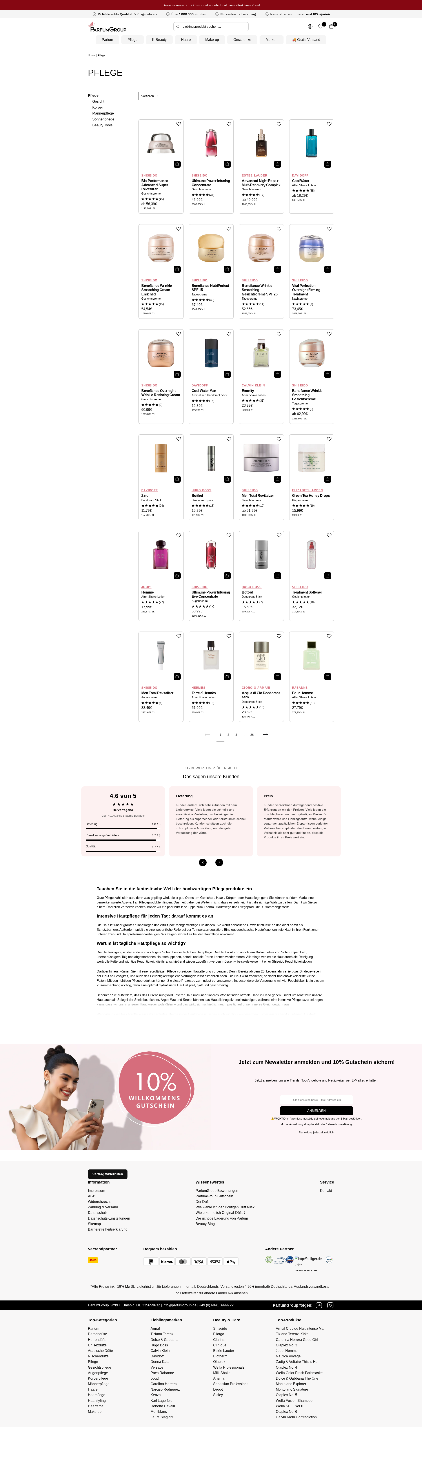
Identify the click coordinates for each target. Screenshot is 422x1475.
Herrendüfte (97, 1340)
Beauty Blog (205, 1224)
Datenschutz (97, 1213)
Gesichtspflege (130, 1014)
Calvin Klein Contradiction (296, 1417)
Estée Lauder (254, 175)
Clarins (218, 1340)
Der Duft (202, 1202)
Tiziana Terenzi (162, 1334)
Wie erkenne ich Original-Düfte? (221, 1213)
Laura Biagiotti (162, 1417)
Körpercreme (300, 500)
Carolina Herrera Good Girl (297, 1340)
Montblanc (159, 1411)
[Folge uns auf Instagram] (330, 1305)
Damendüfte (97, 1334)
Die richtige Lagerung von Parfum (222, 1218)
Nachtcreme (299, 298)
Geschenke (242, 40)
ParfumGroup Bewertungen (217, 1191)
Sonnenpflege (103, 119)
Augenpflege (98, 1373)
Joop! (146, 587)
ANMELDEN (316, 1111)
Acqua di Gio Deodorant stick (261, 695)
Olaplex (219, 1362)
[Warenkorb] (331, 26)
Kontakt (326, 1191)
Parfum (107, 40)
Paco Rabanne (162, 1373)
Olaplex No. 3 (286, 1345)
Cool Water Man (204, 391)
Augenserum (200, 601)
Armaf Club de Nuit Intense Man (301, 1328)
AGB (91, 1196)
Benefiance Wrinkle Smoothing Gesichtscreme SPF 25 (259, 290)
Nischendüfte (98, 1356)
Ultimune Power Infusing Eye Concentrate (211, 594)
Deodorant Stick (151, 500)
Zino (144, 495)
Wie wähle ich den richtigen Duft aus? (225, 1207)
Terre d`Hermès (204, 693)
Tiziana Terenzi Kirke (292, 1334)
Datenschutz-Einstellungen (109, 1218)
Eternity (248, 391)
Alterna (218, 1378)
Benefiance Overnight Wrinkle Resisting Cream (160, 393)
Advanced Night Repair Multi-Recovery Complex (261, 183)
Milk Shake (222, 1373)
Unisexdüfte (97, 1345)
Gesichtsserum (251, 189)
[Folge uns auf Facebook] (319, 1305)
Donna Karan (161, 1362)
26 (252, 734)
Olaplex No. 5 (286, 1395)
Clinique (219, 1345)
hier (230, 1293)
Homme (147, 592)
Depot (218, 1389)
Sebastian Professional (231, 1384)
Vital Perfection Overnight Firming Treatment (306, 290)
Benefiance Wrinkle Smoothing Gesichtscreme (307, 395)
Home (91, 55)
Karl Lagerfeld (162, 1400)
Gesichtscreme (151, 193)
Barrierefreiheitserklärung (107, 1229)
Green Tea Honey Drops (311, 495)
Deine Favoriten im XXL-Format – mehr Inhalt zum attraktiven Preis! (211, 5)
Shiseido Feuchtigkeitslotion (292, 961)
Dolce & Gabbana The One (297, 1378)
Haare (186, 40)
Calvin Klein (253, 385)
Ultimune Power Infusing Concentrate (211, 183)
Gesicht (98, 101)
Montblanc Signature (292, 1389)
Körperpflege (98, 1378)
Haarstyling (97, 1400)
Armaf (155, 1328)
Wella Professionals (228, 1367)
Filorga (218, 1334)
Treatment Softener (307, 592)
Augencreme (149, 697)
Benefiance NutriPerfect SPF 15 (210, 288)
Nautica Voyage (288, 1356)
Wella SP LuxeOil (290, 1406)
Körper (97, 107)
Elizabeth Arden (307, 490)
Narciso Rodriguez (165, 1389)
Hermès (199, 687)
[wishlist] (320, 26)
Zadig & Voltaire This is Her (297, 1362)
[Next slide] (219, 862)
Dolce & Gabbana (164, 1340)
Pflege (132, 40)
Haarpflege (96, 1395)
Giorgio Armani (256, 687)
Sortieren (148, 96)
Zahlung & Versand (103, 1207)
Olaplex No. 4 (286, 1367)
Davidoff (300, 175)
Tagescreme (199, 294)
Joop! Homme (287, 1351)
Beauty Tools (102, 125)
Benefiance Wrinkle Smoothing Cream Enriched (156, 290)
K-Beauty (159, 40)
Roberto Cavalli (163, 1406)
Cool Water (300, 181)
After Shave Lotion (304, 185)
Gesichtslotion (301, 596)
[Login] (310, 26)
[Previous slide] (203, 862)
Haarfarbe (96, 1406)
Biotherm (220, 1356)
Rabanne (300, 687)
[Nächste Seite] (265, 736)
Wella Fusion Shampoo (294, 1400)
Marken (271, 40)
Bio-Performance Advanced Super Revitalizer (154, 185)
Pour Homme (302, 693)
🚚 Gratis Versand (306, 40)
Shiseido (149, 175)
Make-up (212, 40)
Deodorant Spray (202, 500)
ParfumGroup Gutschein (214, 1196)
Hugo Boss (201, 490)
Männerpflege (103, 113)
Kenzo (156, 1395)
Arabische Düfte (100, 1351)
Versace (157, 1367)
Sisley (218, 1395)
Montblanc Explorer (291, 1384)
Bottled (197, 495)
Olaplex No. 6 (286, 1411)
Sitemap (94, 1224)
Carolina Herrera (164, 1384)
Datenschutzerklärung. (339, 1124)
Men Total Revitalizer (258, 495)
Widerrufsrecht (99, 1202)
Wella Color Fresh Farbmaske (299, 1373)
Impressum (96, 1191)
